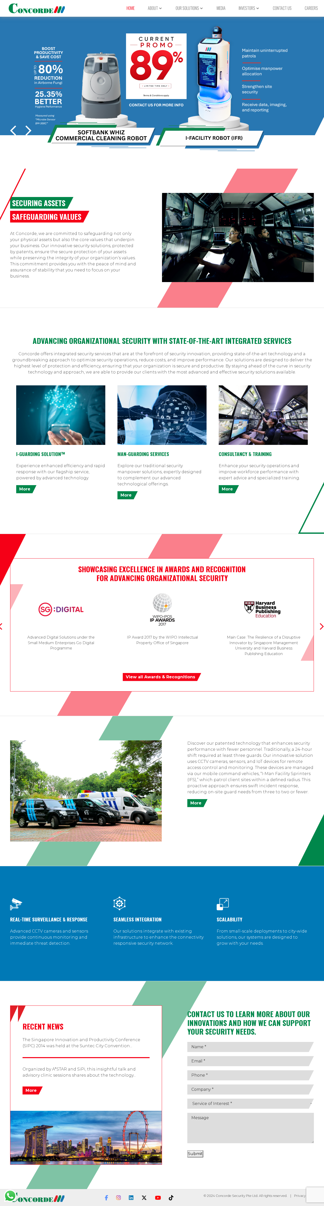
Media (221, 8)
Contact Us (282, 8)
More (24, 489)
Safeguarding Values (46, 216)
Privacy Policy (305, 1196)
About (153, 8)
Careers (311, 8)
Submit (195, 1153)
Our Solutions (187, 8)
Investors (247, 8)
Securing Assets (38, 202)
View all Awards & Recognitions (160, 677)
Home (131, 8)
